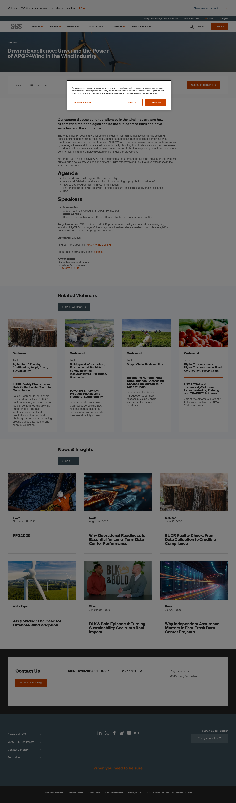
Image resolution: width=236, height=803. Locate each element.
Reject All (131, 102)
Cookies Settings (82, 102)
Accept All (156, 102)
